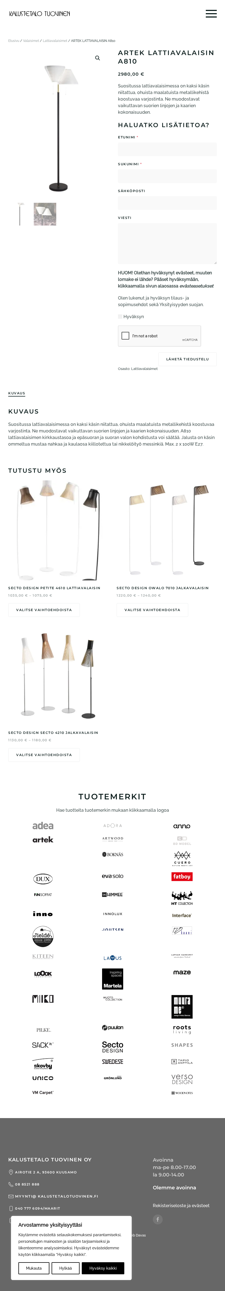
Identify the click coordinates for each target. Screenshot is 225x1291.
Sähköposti (148, 191)
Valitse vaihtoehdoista (44, 610)
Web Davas (136, 1235)
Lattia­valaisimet (55, 41)
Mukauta (34, 1268)
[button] (211, 13)
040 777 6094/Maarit (37, 1208)
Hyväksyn (133, 316)
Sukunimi (130, 164)
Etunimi (128, 137)
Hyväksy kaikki (103, 1268)
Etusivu (13, 41)
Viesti (141, 218)
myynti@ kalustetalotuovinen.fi (56, 1196)
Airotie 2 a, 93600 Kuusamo (46, 1172)
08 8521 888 (27, 1184)
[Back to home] (39, 13)
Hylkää (65, 1268)
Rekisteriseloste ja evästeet (181, 1205)
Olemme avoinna (174, 1188)
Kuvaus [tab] (16, 393)
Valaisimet (31, 41)
